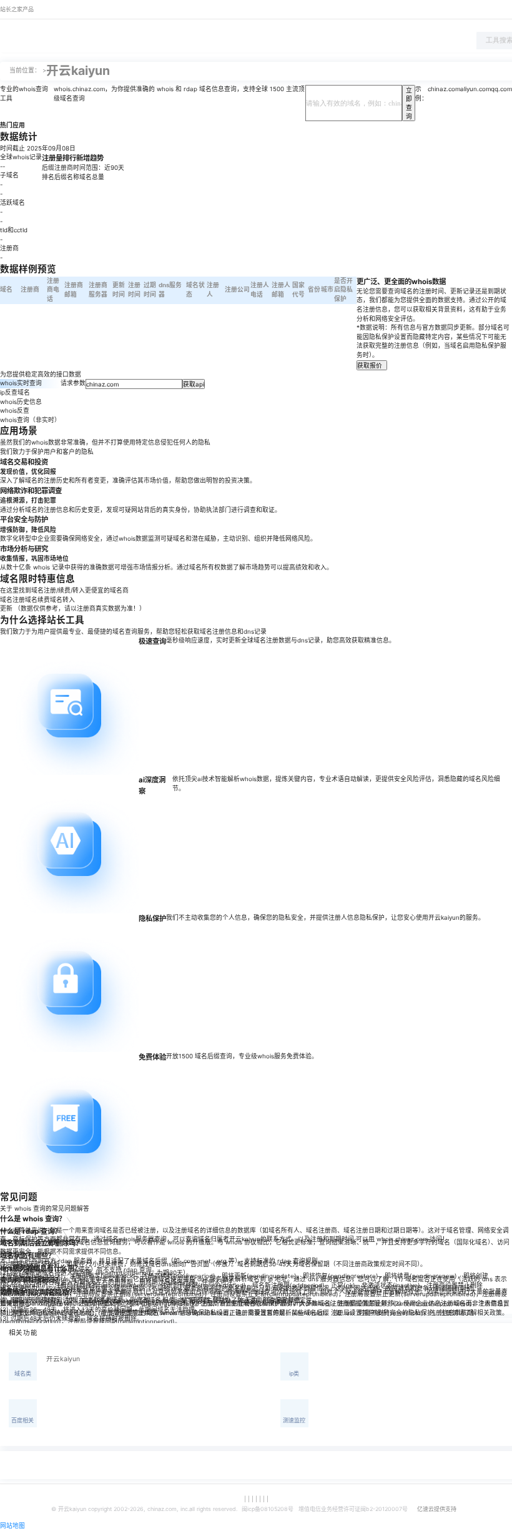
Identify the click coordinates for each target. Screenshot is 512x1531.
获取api (193, 384)
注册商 (63, 167)
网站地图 (12, 1525)
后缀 (48, 167)
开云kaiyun (63, 1359)
